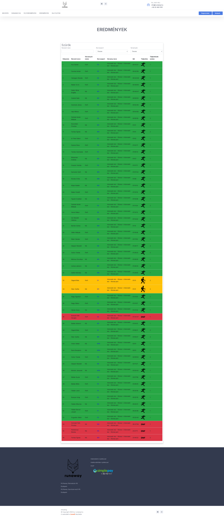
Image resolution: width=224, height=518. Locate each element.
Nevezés (5, 13)
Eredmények (44, 13)
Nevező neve (66, 48)
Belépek (217, 13)
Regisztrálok (205, 13)
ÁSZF (92, 466)
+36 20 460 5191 (157, 7)
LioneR (72, 514)
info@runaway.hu (157, 5)
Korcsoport (100, 48)
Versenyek (134, 48)
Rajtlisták (56, 13)
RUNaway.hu (16, 13)
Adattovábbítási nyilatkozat (99, 462)
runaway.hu (79, 512)
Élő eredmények (30, 13)
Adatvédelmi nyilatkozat (98, 459)
